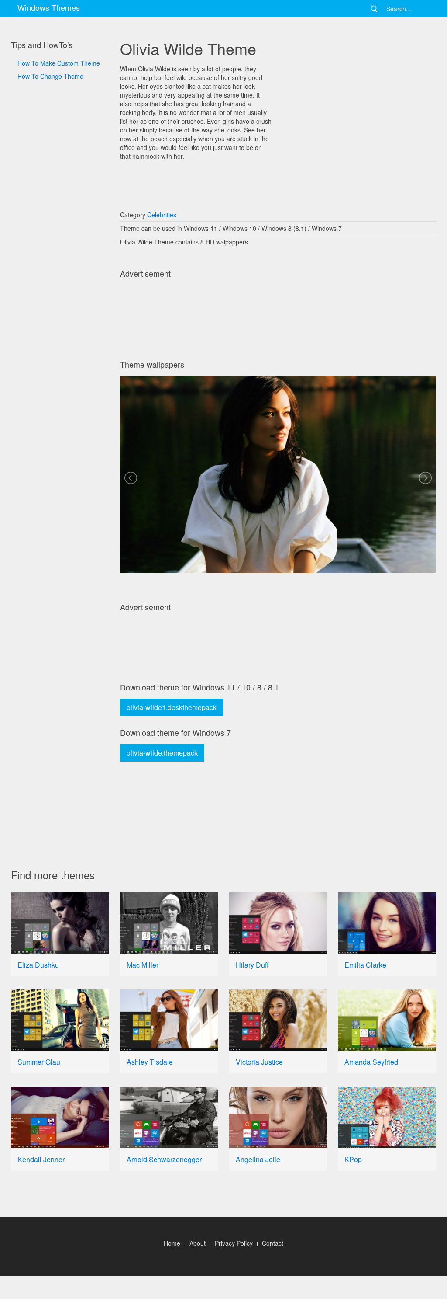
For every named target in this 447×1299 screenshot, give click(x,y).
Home (172, 1243)
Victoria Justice (259, 1062)
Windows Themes (48, 7)
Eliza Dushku (38, 965)
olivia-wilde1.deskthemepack (172, 707)
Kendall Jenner (41, 1159)
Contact (272, 1243)
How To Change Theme (50, 76)
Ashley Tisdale (150, 1062)
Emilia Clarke (365, 965)
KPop (353, 1159)
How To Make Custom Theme (58, 63)
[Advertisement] (60, 376)
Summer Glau (38, 1062)
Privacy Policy (234, 1243)
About (197, 1243)
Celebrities (161, 214)
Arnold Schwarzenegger (164, 1159)
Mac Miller (142, 965)
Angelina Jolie (258, 1159)
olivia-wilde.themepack (162, 753)
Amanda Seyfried (371, 1062)
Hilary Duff (252, 965)
